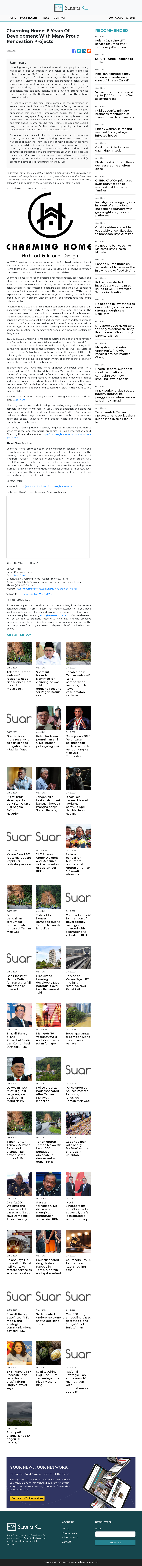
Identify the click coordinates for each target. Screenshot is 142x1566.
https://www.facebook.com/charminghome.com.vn (46, 486)
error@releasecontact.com (55, 615)
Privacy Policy (69, 1533)
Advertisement (70, 1537)
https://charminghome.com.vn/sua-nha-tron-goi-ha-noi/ (47, 588)
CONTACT (60, 18)
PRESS (45, 18)
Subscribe (115, 1542)
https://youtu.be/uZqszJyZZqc (36, 594)
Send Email (20, 575)
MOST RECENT (28, 18)
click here (19, 400)
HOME (12, 18)
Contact (66, 1542)
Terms (65, 1528)
